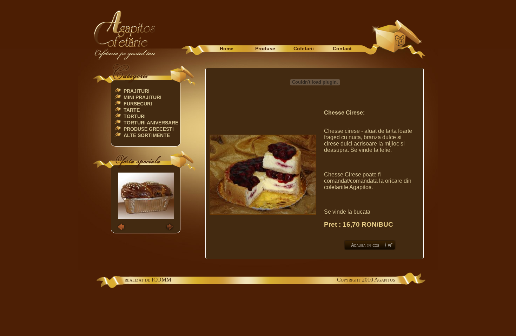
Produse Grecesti (149, 129)
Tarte (132, 110)
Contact (342, 48)
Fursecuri (138, 103)
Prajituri (137, 91)
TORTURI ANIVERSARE (151, 122)
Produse (265, 48)
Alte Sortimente (147, 135)
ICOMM (161, 280)
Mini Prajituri (142, 97)
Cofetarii (303, 48)
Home (226, 48)
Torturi (135, 116)
